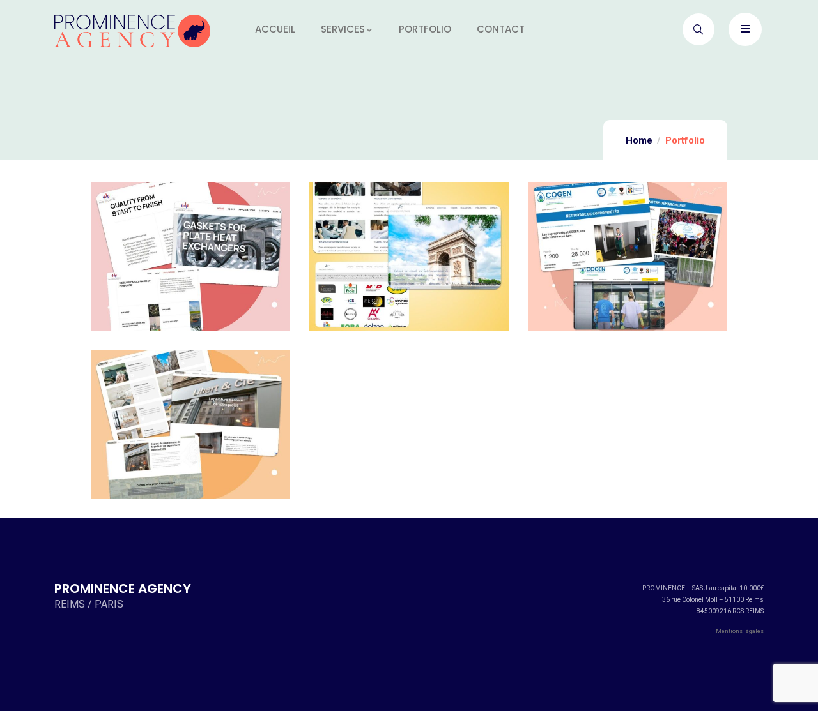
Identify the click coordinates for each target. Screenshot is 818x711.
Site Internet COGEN (627, 264)
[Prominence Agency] (132, 31)
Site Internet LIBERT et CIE (191, 432)
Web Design (226, 232)
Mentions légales (740, 631)
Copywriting (156, 232)
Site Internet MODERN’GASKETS (197, 264)
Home (639, 140)
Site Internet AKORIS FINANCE (408, 264)
